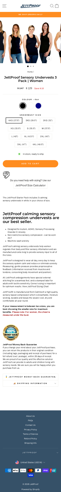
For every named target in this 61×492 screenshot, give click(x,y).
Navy (38, 106)
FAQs (30, 420)
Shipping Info (30, 443)
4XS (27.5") (14, 120)
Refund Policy (30, 439)
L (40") (15, 136)
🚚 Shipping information (30, 383)
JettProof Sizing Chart (38, 286)
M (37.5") (46, 128)
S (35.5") (31, 128)
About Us (30, 416)
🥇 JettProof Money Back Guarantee (30, 377)
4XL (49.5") (38, 144)
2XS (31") (48, 120)
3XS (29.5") (31, 120)
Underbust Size (30, 115)
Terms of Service (30, 434)
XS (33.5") (16, 128)
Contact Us (30, 425)
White (30, 106)
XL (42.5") (29, 136)
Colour (30, 99)
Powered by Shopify (30, 489)
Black (23, 106)
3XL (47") (22, 144)
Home (30, 72)
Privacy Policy (30, 430)
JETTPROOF (29, 452)
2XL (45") (44, 136)
